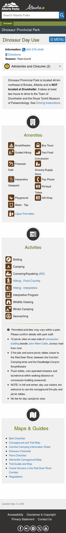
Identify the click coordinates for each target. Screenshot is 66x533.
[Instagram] (33, 527)
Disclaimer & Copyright (41, 514)
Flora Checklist (17, 455)
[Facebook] (20, 527)
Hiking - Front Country (26, 281)
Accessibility (15, 514)
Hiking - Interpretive (25, 288)
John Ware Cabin (38, 343)
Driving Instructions (48, 103)
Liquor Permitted (24, 213)
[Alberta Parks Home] (13, 6)
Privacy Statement (23, 519)
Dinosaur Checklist (20, 451)
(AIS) (42, 274)
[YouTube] (46, 527)
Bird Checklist (17, 438)
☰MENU (57, 39)
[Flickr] (27, 527)
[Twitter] (39, 527)
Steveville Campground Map (25, 459)
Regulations (16, 476)
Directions (14, 54)
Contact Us (45, 519)
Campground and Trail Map (24, 442)
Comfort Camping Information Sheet (29, 447)
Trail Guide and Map (20, 464)
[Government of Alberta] (33, 6)
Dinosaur (8, 23)
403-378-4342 (34, 49)
